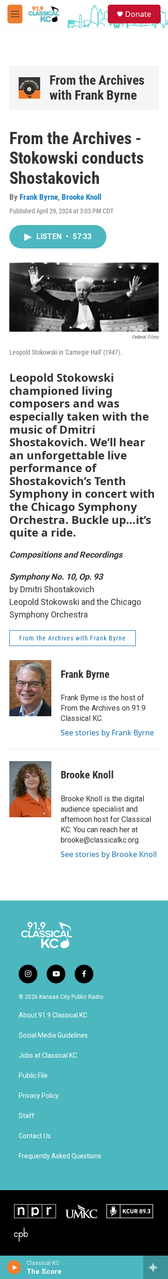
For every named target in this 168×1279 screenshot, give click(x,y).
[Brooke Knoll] (30, 789)
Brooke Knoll (81, 197)
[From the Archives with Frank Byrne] (29, 88)
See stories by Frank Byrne (107, 732)
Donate (138, 14)
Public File (33, 1075)
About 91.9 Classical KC (53, 1015)
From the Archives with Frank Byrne (97, 88)
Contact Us (35, 1136)
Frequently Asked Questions (60, 1156)
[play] (14, 1267)
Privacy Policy (39, 1095)
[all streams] (155, 1267)
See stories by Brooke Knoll (109, 854)
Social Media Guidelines (53, 1035)
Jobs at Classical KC (48, 1055)
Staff (27, 1115)
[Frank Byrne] (30, 688)
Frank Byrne (39, 197)
